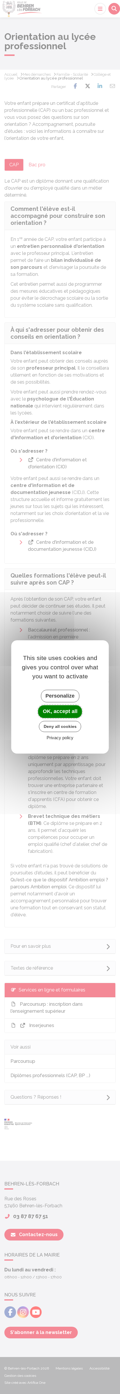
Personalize (60, 696)
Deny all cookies (60, 726)
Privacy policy (60, 737)
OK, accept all (60, 711)
